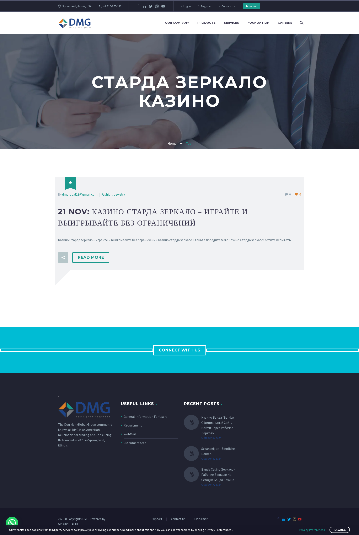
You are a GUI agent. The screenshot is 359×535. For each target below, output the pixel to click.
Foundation (258, 23)
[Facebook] (138, 6)
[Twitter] (151, 6)
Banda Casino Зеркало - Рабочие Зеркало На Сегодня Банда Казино (218, 474)
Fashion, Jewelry (113, 194)
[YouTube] (163, 6)
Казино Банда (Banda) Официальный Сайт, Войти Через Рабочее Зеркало (217, 425)
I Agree (340, 530)
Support (157, 519)
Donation (251, 6)
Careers (285, 23)
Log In (187, 6)
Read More (91, 257)
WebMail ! (130, 434)
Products (206, 23)
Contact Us (228, 6)
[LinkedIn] (144, 6)
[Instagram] (157, 6)
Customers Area (135, 443)
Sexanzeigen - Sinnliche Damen (218, 451)
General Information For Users (145, 416)
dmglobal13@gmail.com (79, 194)
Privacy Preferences (312, 530)
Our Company (177, 23)
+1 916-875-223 (112, 6)
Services (231, 23)
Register (206, 6)
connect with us (179, 350)
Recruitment (133, 425)
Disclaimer (201, 519)
